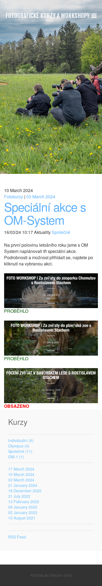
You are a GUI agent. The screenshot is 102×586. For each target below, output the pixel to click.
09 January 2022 (22, 507)
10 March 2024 (21, 474)
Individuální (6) (21, 440)
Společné (60, 232)
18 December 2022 (24, 490)
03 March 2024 (40, 196)
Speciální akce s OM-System (45, 213)
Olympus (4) (18, 446)
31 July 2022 (19, 496)
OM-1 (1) (16, 456)
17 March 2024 (21, 469)
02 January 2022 (22, 512)
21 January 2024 (22, 485)
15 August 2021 (21, 518)
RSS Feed (17, 537)
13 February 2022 (23, 501)
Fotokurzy (13, 196)
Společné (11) (20, 451)
